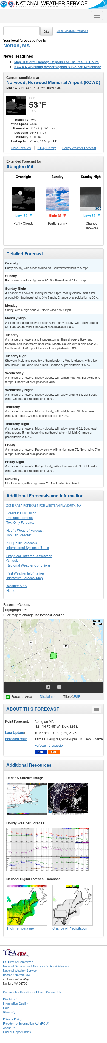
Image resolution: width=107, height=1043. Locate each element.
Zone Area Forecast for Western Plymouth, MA (43, 505)
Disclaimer (48, 696)
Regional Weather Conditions (28, 565)
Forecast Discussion (21, 513)
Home (10, 590)
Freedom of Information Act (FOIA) (26, 1023)
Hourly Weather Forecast (24, 530)
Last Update (14, 732)
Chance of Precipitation (69, 928)
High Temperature (20, 928)
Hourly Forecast (79, 148)
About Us (9, 1027)
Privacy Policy (12, 1019)
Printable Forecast (19, 517)
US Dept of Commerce (18, 962)
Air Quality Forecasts (21, 542)
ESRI (77, 696)
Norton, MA (16, 45)
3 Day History (47, 148)
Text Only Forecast (20, 522)
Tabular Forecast (18, 534)
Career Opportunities (17, 1032)
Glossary (9, 1012)
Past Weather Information (25, 573)
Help (6, 1007)
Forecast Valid (16, 738)
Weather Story (16, 585)
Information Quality (15, 1003)
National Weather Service (20, 970)
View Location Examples (72, 31)
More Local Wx (21, 148)
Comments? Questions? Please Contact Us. (32, 992)
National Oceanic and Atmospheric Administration (36, 966)
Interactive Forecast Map (24, 577)
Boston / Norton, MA (16, 974)
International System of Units (27, 547)
